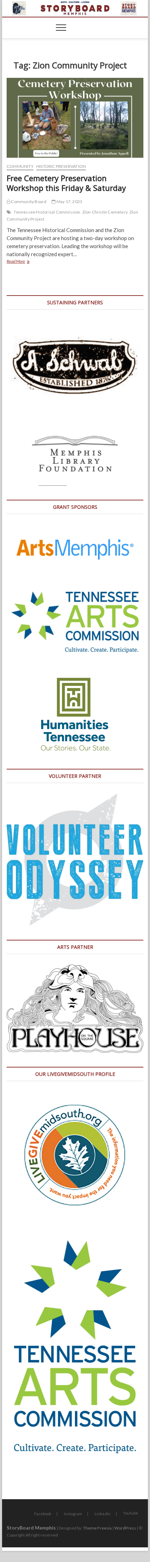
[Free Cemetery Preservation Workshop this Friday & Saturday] (75, 118)
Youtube (130, 1513)
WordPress (125, 1528)
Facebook (42, 1513)
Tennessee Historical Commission (47, 212)
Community (20, 166)
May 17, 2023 (69, 201)
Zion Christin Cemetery (105, 212)
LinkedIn (103, 1513)
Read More (27, 262)
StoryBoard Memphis (31, 1528)
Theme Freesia (97, 1528)
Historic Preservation (61, 166)
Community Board (28, 201)
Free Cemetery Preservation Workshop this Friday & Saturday (66, 183)
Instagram (73, 1513)
